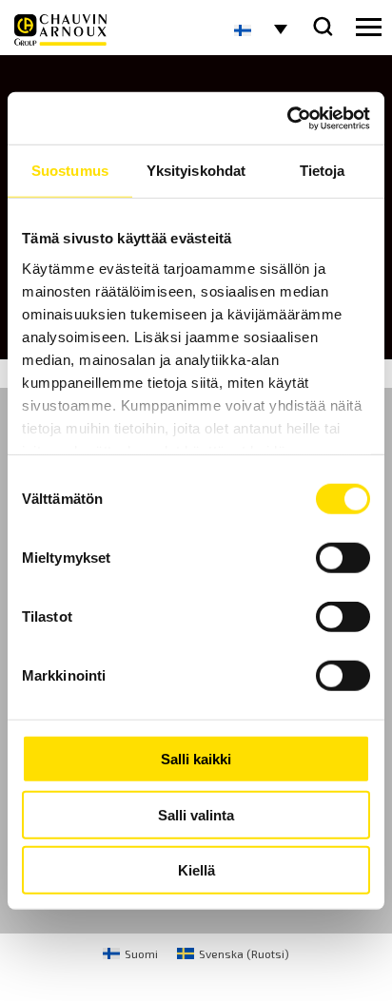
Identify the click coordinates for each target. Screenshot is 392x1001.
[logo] (60, 30)
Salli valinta (196, 814)
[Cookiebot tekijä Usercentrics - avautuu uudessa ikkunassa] (287, 118)
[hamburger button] (368, 27)
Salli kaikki (196, 759)
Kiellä (196, 870)
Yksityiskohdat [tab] (196, 171)
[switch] (343, 558)
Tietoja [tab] (322, 171)
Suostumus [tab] (69, 171)
